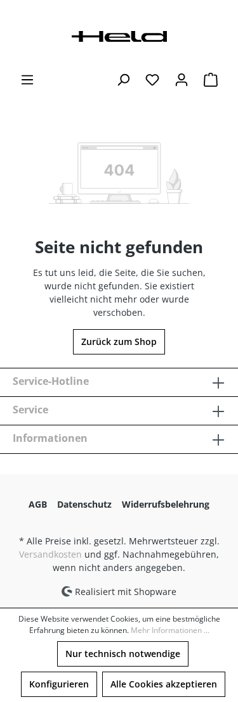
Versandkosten (50, 554)
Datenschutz (84, 504)
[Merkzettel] (152, 80)
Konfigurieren (59, 684)
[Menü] (27, 80)
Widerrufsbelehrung (165, 504)
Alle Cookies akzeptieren (163, 684)
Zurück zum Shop (119, 341)
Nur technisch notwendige (122, 654)
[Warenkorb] (210, 80)
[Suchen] (123, 80)
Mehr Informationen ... (170, 630)
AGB (38, 504)
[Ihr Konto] (181, 80)
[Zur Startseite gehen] (119, 35)
